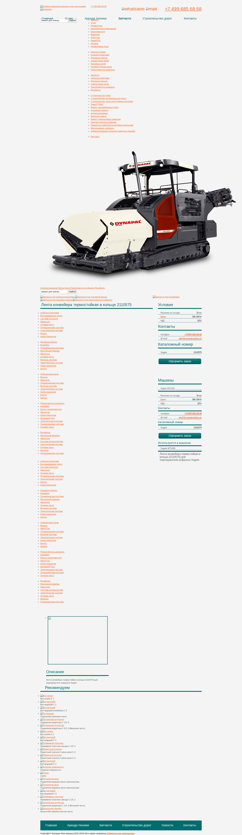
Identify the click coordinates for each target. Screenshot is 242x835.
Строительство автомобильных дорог (108, 98)
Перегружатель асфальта (103, 87)
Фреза (61, 288)
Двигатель (45, 322)
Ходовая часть (47, 325)
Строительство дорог (157, 18)
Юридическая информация (103, 29)
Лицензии (95, 37)
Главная (47, 18)
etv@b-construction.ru (190, 338)
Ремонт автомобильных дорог (105, 107)
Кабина (43, 398)
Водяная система (48, 360)
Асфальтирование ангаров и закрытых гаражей (113, 131)
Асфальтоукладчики (100, 55)
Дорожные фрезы (99, 58)
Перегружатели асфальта (103, 70)
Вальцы (44, 377)
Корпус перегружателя (51, 409)
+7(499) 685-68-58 (193, 334)
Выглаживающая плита (51, 316)
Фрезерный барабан (50, 351)
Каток (67, 288)
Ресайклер (96, 90)
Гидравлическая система (52, 328)
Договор (94, 43)
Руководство (96, 26)
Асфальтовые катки (100, 61)
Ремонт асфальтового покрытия (106, 119)
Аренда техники (96, 18)
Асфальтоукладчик (49, 288)
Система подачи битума (51, 441)
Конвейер (44, 345)
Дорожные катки (98, 64)
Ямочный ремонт (99, 116)
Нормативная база (99, 46)
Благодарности (98, 32)
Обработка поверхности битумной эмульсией (112, 125)
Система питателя (49, 319)
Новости (167, 825)
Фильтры (44, 450)
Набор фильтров (48, 336)
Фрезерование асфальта (102, 128)
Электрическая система (51, 330)
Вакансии (95, 34)
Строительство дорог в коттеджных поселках (112, 101)
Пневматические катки (101, 67)
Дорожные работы (99, 110)
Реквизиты (96, 40)
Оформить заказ (180, 361)
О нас (69, 18)
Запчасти (124, 18)
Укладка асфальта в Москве (103, 122)
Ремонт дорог (97, 104)
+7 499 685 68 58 (183, 8)
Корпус (43, 333)
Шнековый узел (47, 418)
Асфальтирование (99, 113)
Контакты (190, 18)
